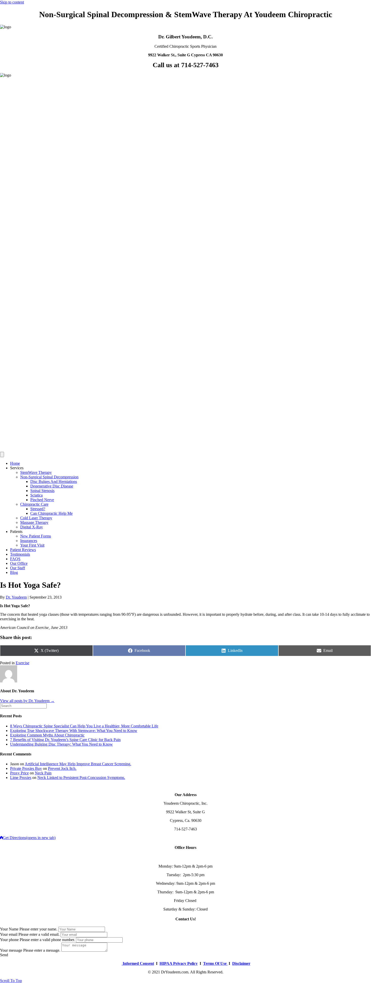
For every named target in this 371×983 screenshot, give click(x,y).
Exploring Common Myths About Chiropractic (47, 735)
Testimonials (20, 554)
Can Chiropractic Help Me (51, 513)
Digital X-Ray (31, 527)
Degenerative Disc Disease (51, 486)
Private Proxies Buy (26, 768)
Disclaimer (241, 963)
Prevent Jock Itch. (62, 768)
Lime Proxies (20, 777)
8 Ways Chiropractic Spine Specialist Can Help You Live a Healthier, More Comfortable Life (84, 726)
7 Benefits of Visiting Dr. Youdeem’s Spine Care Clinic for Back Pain (65, 740)
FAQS (15, 559)
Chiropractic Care (34, 504)
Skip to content (12, 2)
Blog (14, 572)
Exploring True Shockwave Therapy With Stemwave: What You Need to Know (73, 730)
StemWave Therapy (36, 472)
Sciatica (36, 495)
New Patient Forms (35, 536)
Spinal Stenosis (42, 490)
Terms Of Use (215, 963)
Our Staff (17, 568)
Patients (16, 531)
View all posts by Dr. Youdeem (27, 701)
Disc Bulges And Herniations (53, 481)
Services (16, 468)
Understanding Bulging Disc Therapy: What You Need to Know (61, 744)
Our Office (19, 563)
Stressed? (37, 509)
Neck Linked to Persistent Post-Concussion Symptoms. (81, 777)
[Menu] (2, 454)
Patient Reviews (23, 550)
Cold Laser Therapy (36, 518)
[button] (4, 955)
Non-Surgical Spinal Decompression (49, 477)
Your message (11, 950)
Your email (8, 934)
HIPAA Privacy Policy (179, 963)
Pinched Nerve (42, 500)
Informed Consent (138, 963)
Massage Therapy (34, 522)
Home (15, 463)
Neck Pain (43, 773)
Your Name (9, 929)
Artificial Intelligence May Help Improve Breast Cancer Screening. (78, 764)
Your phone (9, 940)
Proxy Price (19, 773)
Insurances (28, 540)
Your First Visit (32, 545)
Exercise (22, 663)
